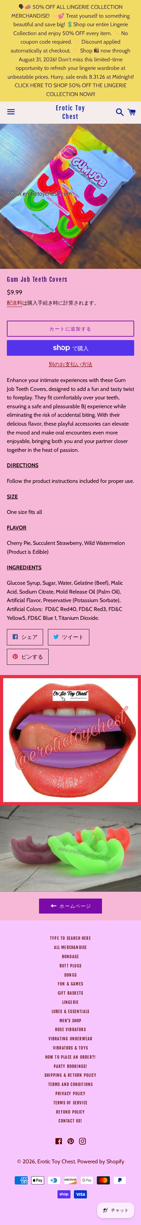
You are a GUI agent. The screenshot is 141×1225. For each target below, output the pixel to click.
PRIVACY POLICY (70, 1093)
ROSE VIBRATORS (70, 1029)
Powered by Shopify (100, 1161)
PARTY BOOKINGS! (71, 1066)
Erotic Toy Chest (70, 112)
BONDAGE (70, 956)
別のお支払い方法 (70, 364)
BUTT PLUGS (70, 965)
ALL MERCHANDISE (70, 947)
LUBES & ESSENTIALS (71, 1011)
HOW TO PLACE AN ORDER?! (70, 1057)
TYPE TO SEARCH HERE (70, 938)
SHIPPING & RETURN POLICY (70, 1075)
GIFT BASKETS (70, 993)
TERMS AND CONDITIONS (70, 1084)
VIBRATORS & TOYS (70, 1048)
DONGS (70, 975)
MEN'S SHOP (71, 1020)
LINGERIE (70, 1002)
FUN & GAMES (70, 983)
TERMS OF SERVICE (70, 1102)
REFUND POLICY (70, 1112)
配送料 (14, 303)
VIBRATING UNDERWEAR (71, 1038)
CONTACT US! (70, 1120)
